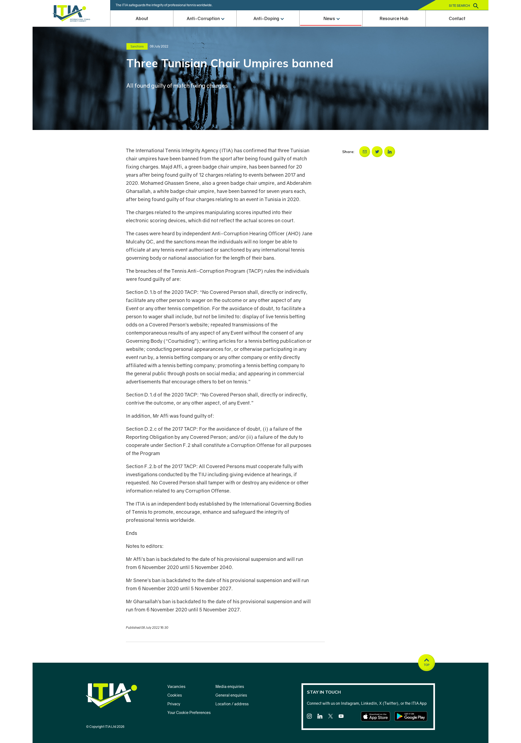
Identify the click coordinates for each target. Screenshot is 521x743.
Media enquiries (229, 686)
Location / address (232, 703)
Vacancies (176, 686)
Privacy (173, 703)
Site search (460, 6)
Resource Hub (394, 18)
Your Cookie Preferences (189, 712)
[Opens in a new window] (364, 151)
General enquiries (231, 695)
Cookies (174, 695)
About (142, 18)
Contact (457, 18)
